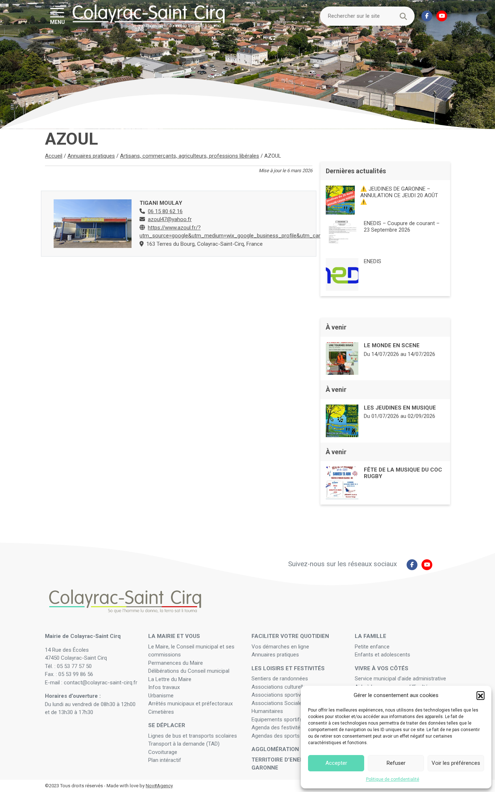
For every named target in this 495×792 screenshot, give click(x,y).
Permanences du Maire (175, 663)
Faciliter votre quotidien (290, 636)
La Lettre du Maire (169, 679)
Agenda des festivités (277, 727)
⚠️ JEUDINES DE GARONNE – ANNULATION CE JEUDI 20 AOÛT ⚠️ (399, 195)
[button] (480, 695)
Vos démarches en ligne (281, 646)
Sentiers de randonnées (280, 678)
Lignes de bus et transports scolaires (192, 736)
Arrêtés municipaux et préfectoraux (190, 703)
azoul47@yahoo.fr (170, 219)
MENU (57, 21)
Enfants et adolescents (382, 654)
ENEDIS (372, 261)
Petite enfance (372, 646)
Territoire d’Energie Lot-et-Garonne (292, 763)
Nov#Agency (159, 785)
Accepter (336, 763)
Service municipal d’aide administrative (401, 678)
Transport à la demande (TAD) (184, 744)
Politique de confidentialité (392, 779)
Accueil (53, 156)
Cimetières (161, 712)
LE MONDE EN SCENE (392, 345)
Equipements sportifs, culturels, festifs (298, 719)
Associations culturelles (280, 687)
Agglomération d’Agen (285, 749)
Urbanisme (161, 695)
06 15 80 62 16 (165, 211)
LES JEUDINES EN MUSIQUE (400, 408)
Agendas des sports (275, 736)
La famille (370, 636)
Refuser (396, 763)
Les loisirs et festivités (288, 668)
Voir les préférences (456, 763)
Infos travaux (164, 687)
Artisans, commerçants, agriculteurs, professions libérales (189, 156)
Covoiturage (163, 752)
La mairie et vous (174, 636)
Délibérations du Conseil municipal (188, 671)
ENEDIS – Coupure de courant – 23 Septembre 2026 (402, 226)
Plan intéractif (164, 760)
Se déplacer (166, 725)
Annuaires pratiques (91, 156)
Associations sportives (279, 695)
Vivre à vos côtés (381, 668)
